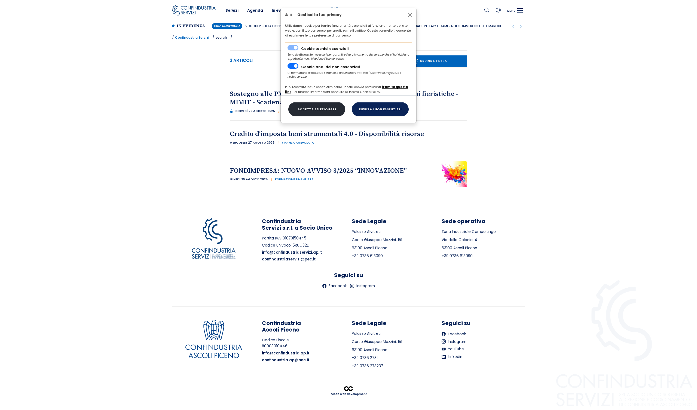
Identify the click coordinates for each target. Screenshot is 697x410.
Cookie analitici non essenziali (330, 66)
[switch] (293, 66)
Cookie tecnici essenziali (325, 48)
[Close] (410, 15)
